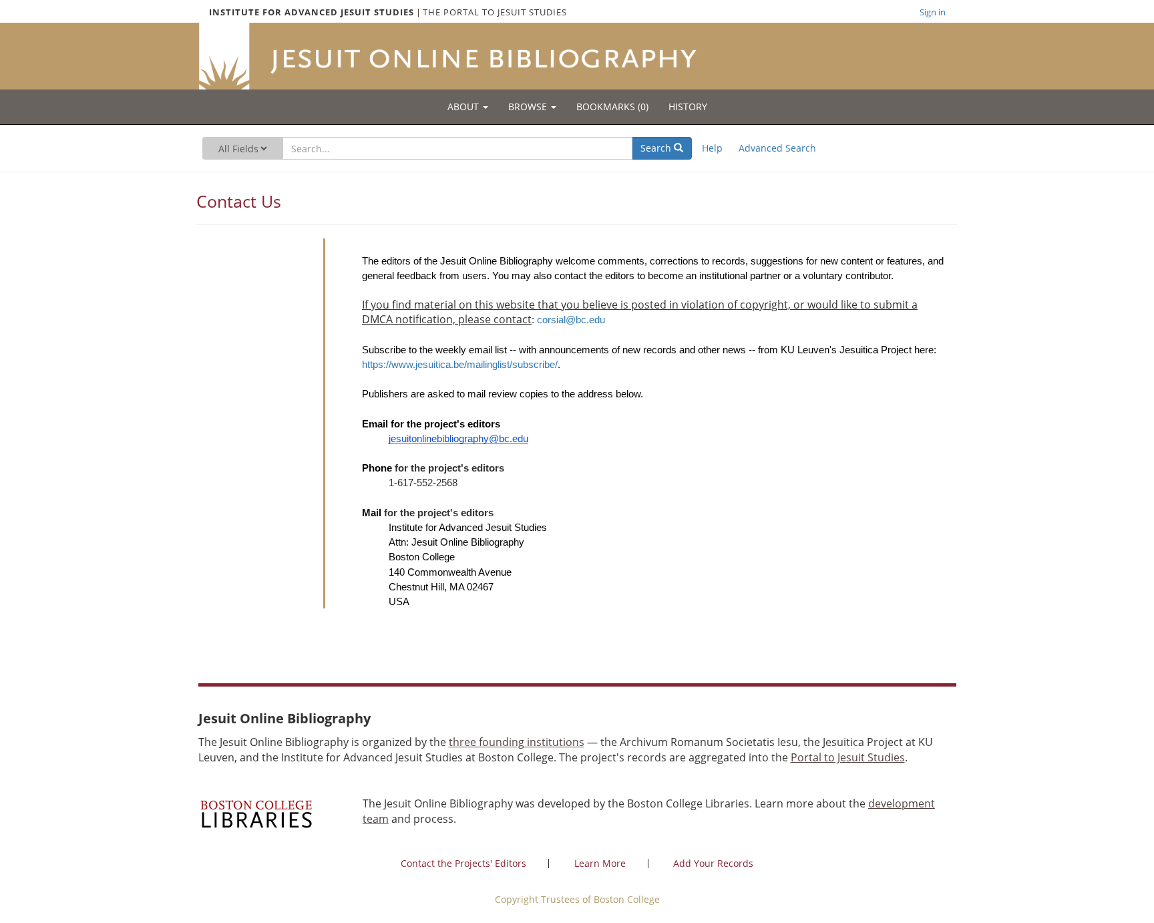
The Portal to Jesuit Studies (495, 12)
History (687, 106)
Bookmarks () (612, 106)
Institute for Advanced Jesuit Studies (311, 12)
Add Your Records (713, 863)
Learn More (600, 863)
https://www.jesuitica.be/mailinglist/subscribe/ (460, 364)
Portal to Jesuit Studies (848, 757)
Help (712, 148)
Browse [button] (529, 106)
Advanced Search (777, 148)
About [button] (464, 106)
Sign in (933, 12)
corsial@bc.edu (571, 320)
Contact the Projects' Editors (463, 863)
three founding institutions (516, 742)
